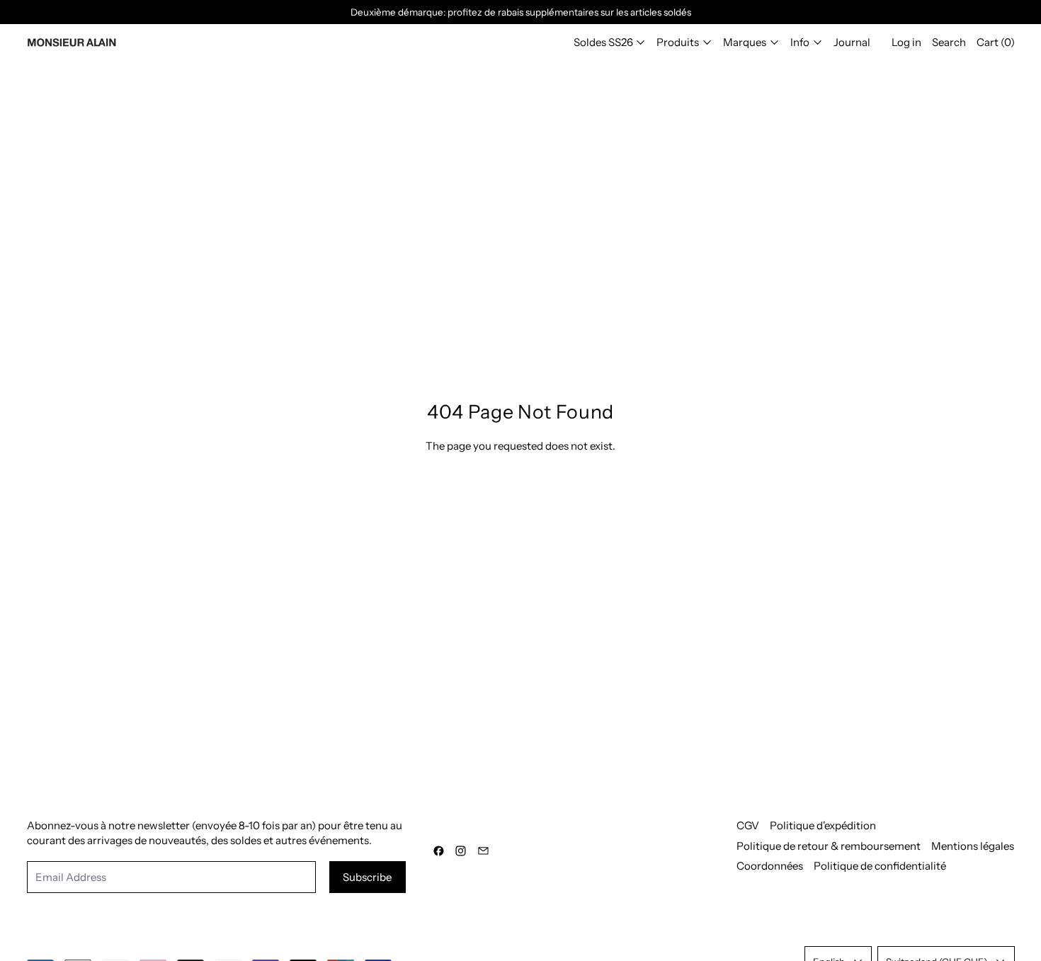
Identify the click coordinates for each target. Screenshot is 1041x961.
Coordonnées (769, 865)
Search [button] (949, 42)
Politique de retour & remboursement (828, 846)
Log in (906, 42)
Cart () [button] (996, 42)
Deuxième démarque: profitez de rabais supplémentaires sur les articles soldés (521, 12)
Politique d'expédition (823, 825)
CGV (747, 825)
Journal (852, 42)
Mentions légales (972, 846)
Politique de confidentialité (880, 865)
